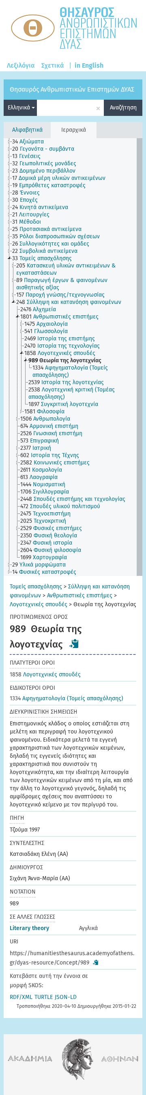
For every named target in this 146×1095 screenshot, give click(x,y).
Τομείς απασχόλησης (36, 586)
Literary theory (29, 928)
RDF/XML (21, 997)
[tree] (73, 357)
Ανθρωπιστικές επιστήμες (79, 595)
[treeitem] (31, 141)
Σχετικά (52, 65)
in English (89, 65)
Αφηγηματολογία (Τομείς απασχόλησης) (66, 698)
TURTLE (43, 997)
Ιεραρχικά (73, 129)
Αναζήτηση (123, 107)
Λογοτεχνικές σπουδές (38, 604)
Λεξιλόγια (21, 65)
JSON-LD (66, 997)
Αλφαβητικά (27, 129)
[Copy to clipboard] (74, 643)
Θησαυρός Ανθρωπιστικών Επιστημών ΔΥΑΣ (72, 89)
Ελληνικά (20, 107)
